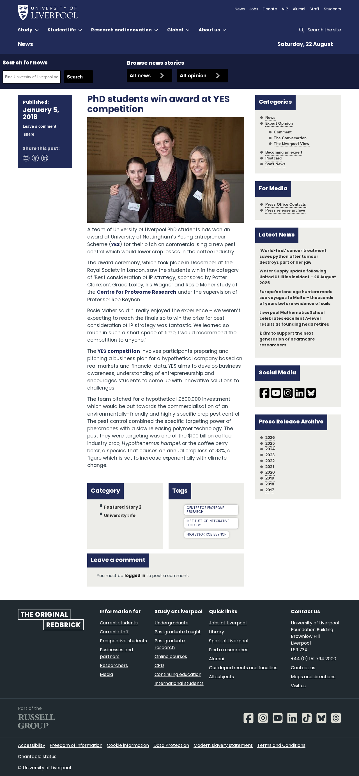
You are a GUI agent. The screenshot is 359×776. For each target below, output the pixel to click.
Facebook (35, 157)
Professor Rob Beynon (207, 534)
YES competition (119, 351)
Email (26, 157)
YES (115, 244)
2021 (269, 467)
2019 (270, 478)
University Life (119, 516)
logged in (135, 576)
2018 (269, 484)
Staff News (275, 164)
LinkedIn (44, 157)
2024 (270, 449)
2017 (269, 490)
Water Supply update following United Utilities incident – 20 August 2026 (297, 277)
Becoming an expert (283, 152)
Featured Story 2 (122, 508)
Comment (283, 132)
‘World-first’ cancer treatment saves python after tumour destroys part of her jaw (293, 257)
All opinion (193, 75)
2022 (270, 461)
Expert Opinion (279, 123)
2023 (270, 455)
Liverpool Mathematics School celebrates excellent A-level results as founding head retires (294, 319)
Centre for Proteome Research (136, 292)
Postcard (273, 158)
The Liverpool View (291, 144)
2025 (270, 443)
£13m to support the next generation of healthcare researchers (287, 340)
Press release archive (285, 210)
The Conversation (290, 138)
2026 (270, 438)
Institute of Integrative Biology (208, 523)
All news (140, 75)
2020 (270, 472)
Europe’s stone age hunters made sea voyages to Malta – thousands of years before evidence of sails (296, 298)
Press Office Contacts (285, 204)
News (25, 44)
